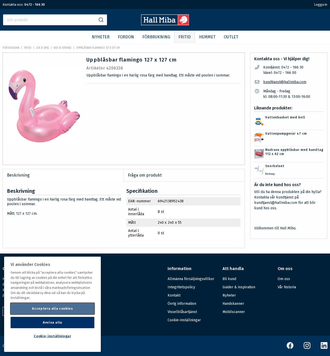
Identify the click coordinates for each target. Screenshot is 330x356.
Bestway (270, 174)
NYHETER (101, 36)
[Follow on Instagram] (307, 347)
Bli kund (229, 279)
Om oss (284, 279)
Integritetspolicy (181, 287)
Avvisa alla (52, 322)
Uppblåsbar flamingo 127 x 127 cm (98, 47)
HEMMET (207, 36)
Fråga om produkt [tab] (145, 175)
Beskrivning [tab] (18, 175)
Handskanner (233, 303)
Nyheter (229, 295)
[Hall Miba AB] (165, 23)
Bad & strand (62, 47)
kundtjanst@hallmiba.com (284, 82)
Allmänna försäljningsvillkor (191, 279)
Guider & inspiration (238, 287)
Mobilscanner (233, 312)
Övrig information (182, 303)
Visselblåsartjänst (182, 312)
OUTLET (231, 36)
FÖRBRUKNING (156, 36)
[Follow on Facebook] (290, 347)
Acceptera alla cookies (52, 308)
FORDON (126, 36)
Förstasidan (11, 47)
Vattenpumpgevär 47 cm (286, 133)
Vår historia (287, 287)
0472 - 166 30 (34, 4)
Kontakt (174, 295)
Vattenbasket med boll (285, 117)
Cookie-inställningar (184, 320)
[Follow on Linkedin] (324, 347)
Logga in (320, 4)
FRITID (184, 36)
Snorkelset (274, 166)
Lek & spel (42, 47)
